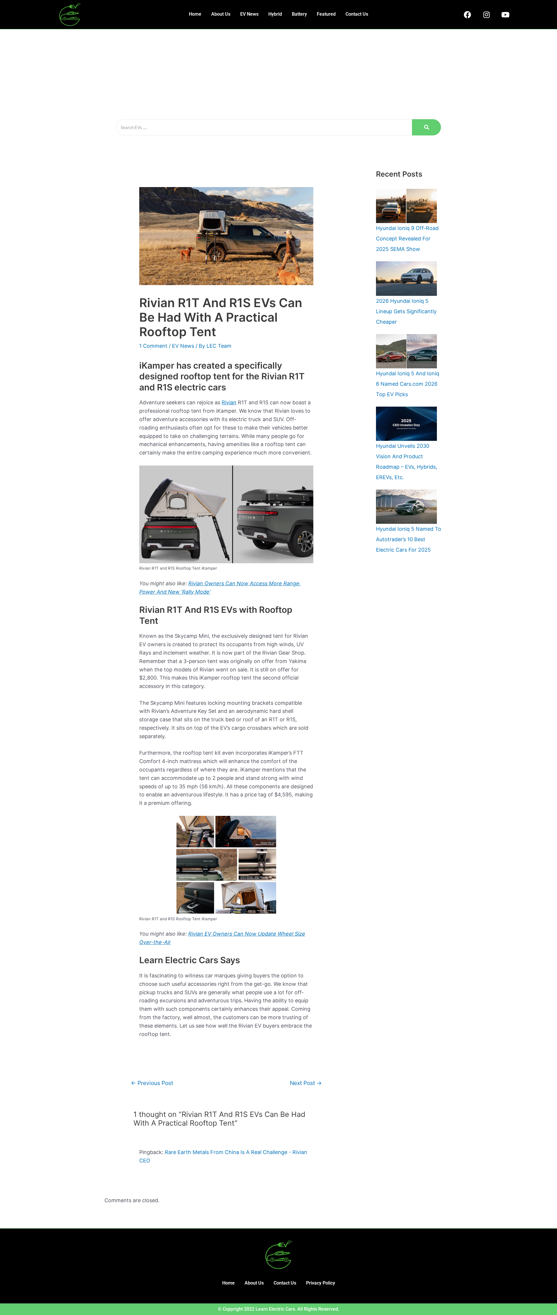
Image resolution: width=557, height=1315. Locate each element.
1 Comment (153, 346)
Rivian (229, 402)
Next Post (306, 1082)
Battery (299, 14)
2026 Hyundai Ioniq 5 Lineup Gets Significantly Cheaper (406, 311)
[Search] (426, 127)
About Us (220, 14)
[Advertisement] (278, 72)
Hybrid (275, 14)
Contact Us (357, 14)
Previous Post (152, 1082)
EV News (249, 14)
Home (195, 14)
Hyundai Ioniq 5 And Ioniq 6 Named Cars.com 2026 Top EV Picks (407, 383)
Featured (326, 14)
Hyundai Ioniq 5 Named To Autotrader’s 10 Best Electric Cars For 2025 (408, 539)
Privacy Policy (320, 1283)
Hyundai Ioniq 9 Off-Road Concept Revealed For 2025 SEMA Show (407, 238)
